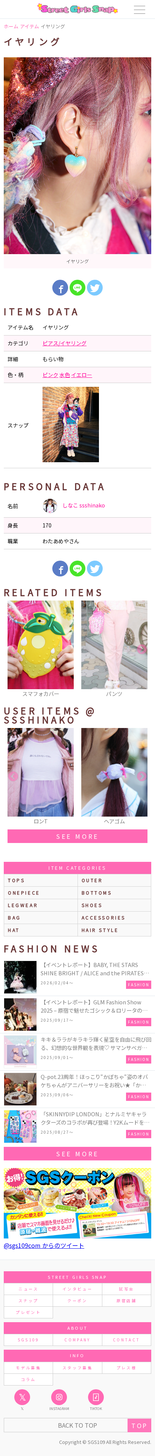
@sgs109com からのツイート (44, 1245)
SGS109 (29, 1340)
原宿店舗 (127, 1300)
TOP (139, 1425)
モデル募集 (28, 1367)
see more (77, 836)
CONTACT (126, 1340)
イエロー (81, 375)
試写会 (126, 1289)
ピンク (50, 375)
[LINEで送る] (77, 288)
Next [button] (141, 649)
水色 (64, 375)
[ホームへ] (77, 8)
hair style (100, 930)
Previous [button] (13, 649)
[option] (77, 162)
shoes (92, 905)
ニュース (28, 1289)
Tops (16, 880)
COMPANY (77, 1340)
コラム (28, 1379)
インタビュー (77, 1289)
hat (14, 930)
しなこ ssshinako (83, 505)
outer (92, 880)
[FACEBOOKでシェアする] (60, 288)
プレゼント (28, 1312)
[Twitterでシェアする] (95, 288)
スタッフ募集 (77, 1367)
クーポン (77, 1300)
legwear (23, 905)
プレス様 (127, 1367)
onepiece (24, 892)
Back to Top (77, 1425)
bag (14, 917)
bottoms (97, 892)
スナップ (28, 1300)
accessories (104, 917)
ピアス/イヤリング (65, 343)
